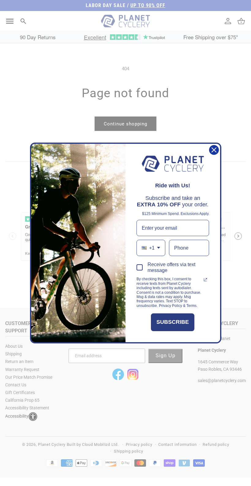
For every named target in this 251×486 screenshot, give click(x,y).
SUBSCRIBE (172, 322)
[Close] (214, 150)
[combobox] (151, 248)
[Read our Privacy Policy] (205, 279)
